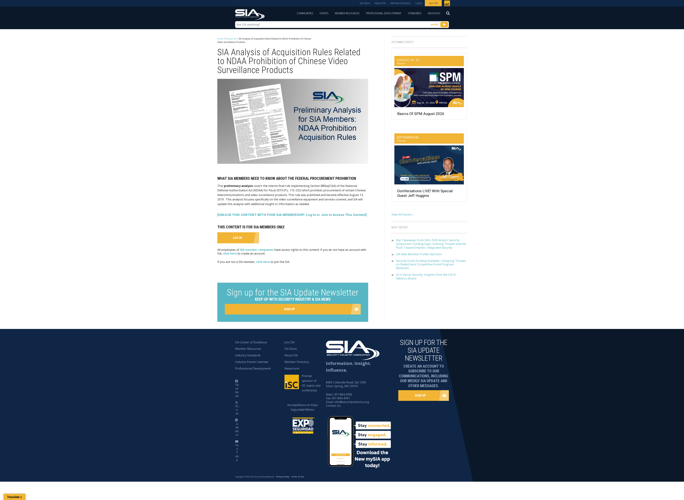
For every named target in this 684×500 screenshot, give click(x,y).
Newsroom (291, 368)
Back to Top (666, 479)
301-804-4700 (343, 394)
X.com (237, 409)
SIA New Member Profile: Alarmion (419, 254)
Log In (418, 3)
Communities (305, 13)
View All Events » (402, 214)
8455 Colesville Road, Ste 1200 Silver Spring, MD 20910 (346, 384)
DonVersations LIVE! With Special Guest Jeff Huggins (425, 193)
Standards (414, 13)
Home (220, 38)
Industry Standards (248, 355)
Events (324, 13)
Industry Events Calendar (252, 362)
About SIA (380, 3)
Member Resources (347, 13)
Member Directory (401, 3)
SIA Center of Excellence (251, 342)
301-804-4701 (341, 398)
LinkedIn (237, 429)
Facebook (237, 390)
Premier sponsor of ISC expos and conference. (311, 383)
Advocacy (434, 13)
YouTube (237, 452)
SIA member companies (257, 250)
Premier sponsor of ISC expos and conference (447, 4)
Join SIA (433, 3)
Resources (231, 38)
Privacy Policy (282, 476)
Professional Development (383, 13)
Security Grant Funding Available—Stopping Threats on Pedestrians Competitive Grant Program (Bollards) (431, 264)
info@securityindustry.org (351, 402)
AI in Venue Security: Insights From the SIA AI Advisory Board (426, 276)
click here (230, 253)
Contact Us (333, 406)
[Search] (446, 14)
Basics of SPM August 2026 (420, 114)
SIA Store (365, 3)
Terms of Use (297, 476)
